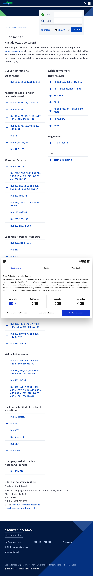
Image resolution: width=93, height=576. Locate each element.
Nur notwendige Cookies (17, 313)
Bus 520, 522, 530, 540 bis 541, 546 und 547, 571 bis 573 (25, 372)
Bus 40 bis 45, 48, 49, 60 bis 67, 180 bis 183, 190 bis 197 (25, 117)
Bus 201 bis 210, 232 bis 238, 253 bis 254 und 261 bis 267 (24, 187)
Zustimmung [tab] (16, 268)
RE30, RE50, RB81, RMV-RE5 (68, 82)
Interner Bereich (12, 552)
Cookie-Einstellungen (14, 564)
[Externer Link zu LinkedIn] (45, 541)
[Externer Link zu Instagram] (41, 541)
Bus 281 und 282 (18, 195)
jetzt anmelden (13, 535)
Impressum (30, 564)
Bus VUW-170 (17, 166)
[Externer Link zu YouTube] (50, 541)
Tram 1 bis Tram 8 (63, 159)
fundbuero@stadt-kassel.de (26, 504)
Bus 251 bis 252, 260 (20, 225)
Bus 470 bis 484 (18, 343)
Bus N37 (14, 430)
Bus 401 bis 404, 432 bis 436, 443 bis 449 (24, 335)
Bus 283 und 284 (18, 212)
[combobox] (68, 14)
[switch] (35, 303)
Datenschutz (70, 564)
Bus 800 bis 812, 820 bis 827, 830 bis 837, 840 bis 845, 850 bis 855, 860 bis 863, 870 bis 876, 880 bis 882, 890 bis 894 (26, 391)
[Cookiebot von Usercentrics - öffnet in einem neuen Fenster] (80, 261)
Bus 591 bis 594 (18, 380)
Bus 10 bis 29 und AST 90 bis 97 (26, 82)
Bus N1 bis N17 (17, 416)
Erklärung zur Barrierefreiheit (49, 564)
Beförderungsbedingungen (16, 547)
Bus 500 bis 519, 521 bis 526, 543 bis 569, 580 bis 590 (24, 362)
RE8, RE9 (58, 95)
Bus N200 (15, 450)
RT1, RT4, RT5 (61, 142)
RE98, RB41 (59, 118)
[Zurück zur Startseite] (30, 3)
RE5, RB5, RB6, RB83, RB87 (67, 88)
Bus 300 (14, 256)
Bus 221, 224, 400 (19, 219)
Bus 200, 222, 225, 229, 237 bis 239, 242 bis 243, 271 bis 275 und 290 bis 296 (25, 176)
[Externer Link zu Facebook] (36, 541)
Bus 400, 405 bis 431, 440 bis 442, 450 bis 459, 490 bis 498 (24, 325)
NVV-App (68, 542)
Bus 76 (13, 135)
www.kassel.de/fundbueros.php (21, 508)
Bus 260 (14, 249)
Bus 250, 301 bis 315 (20, 242)
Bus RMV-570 (16, 471)
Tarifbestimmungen (13, 542)
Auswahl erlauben (46, 313)
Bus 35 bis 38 (16, 109)
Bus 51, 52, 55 (17, 149)
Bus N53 (14, 443)
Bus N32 (14, 423)
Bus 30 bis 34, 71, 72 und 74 (24, 102)
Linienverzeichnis (13, 50)
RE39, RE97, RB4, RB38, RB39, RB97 (69, 110)
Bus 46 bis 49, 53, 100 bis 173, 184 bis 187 (25, 127)
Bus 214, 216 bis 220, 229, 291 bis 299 (25, 204)
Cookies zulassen (76, 313)
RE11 (56, 102)
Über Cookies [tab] (76, 268)
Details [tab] (46, 268)
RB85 (56, 125)
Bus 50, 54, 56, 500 (19, 142)
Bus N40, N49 (17, 437)
